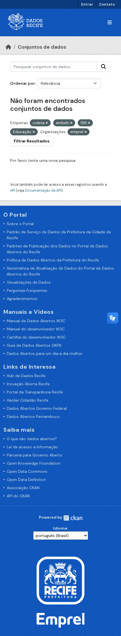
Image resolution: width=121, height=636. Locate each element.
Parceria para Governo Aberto (34, 455)
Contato (107, 4)
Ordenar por (22, 83)
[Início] (8, 47)
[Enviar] (103, 67)
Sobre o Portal (20, 223)
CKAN (72, 518)
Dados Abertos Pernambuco (33, 416)
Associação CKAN (23, 487)
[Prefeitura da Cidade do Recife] (60, 580)
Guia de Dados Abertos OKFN (34, 345)
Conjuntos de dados (42, 47)
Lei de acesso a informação (32, 446)
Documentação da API (43, 190)
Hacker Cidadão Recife (27, 400)
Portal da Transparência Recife (35, 392)
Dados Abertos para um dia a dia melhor (44, 353)
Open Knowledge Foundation (33, 463)
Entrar (87, 4)
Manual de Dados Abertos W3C (36, 320)
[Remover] (47, 123)
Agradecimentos (22, 298)
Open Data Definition (26, 479)
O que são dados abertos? (32, 438)
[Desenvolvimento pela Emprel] (60, 619)
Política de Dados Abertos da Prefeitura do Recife (53, 260)
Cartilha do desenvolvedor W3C (36, 337)
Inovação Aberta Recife (28, 383)
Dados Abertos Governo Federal (37, 408)
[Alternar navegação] (109, 23)
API (12, 190)
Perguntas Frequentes (27, 290)
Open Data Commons (27, 471)
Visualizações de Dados (29, 282)
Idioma (60, 528)
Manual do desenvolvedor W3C (36, 329)
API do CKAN (18, 495)
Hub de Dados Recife (26, 375)
